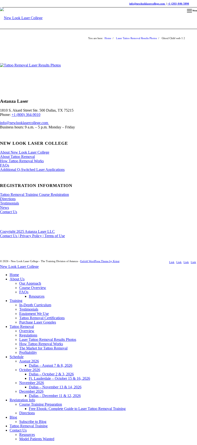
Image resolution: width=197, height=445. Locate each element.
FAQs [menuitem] (23, 292)
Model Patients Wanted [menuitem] (36, 439)
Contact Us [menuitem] (18, 430)
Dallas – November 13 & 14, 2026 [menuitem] (55, 387)
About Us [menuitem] (17, 279)
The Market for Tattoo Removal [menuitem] (43, 348)
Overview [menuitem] (26, 331)
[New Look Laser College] (21, 21)
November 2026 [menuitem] (31, 383)
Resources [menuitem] (36, 296)
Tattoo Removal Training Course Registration (34, 194)
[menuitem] (192, 10)
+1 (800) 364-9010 (26, 115)
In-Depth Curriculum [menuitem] (35, 305)
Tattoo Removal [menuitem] (22, 327)
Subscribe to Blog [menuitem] (32, 422)
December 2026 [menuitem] (31, 391)
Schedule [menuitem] (17, 357)
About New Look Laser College (24, 152)
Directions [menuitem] (27, 413)
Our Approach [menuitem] (30, 283)
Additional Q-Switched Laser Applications (32, 170)
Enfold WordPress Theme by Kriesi (99, 261)
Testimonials (9, 203)
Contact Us (8, 212)
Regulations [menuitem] (28, 335)
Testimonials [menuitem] (28, 309)
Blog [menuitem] (13, 417)
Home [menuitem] (14, 275)
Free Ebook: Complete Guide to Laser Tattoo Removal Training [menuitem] (77, 409)
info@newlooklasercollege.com (24, 123)
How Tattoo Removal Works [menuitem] (41, 344)
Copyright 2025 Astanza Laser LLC (27, 231)
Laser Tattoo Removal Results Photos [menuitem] (47, 339)
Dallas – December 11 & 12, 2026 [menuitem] (55, 396)
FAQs (4, 165)
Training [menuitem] (16, 301)
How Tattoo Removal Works (22, 161)
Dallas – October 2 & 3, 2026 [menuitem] (51, 374)
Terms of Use (54, 236)
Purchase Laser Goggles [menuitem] (37, 322)
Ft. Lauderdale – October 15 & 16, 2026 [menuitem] (59, 378)
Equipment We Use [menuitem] (34, 314)
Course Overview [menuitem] (32, 288)
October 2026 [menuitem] (29, 370)
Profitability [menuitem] (28, 352)
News (4, 207)
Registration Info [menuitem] (22, 400)
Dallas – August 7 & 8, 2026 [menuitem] (50, 365)
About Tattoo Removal (17, 157)
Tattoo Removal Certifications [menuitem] (42, 318)
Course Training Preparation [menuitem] (40, 404)
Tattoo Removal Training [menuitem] (29, 426)
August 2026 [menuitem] (29, 361)
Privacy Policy (31, 236)
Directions (8, 199)
